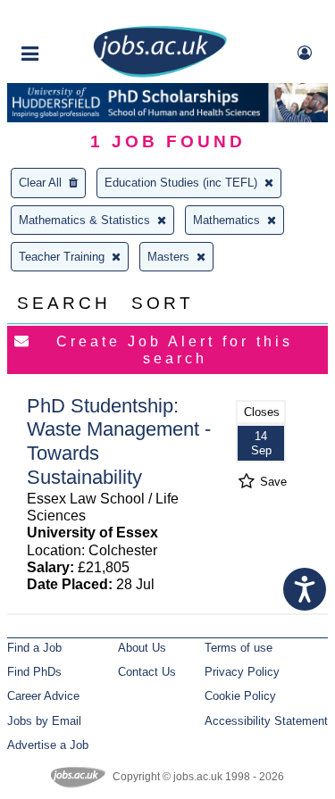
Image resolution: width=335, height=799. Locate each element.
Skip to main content (71, 15)
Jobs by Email (44, 721)
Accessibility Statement (266, 721)
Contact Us (147, 671)
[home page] (160, 73)
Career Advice (43, 696)
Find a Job (34, 647)
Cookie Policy (240, 696)
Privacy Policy (242, 671)
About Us (142, 647)
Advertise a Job (47, 745)
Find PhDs (34, 671)
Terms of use (238, 647)
